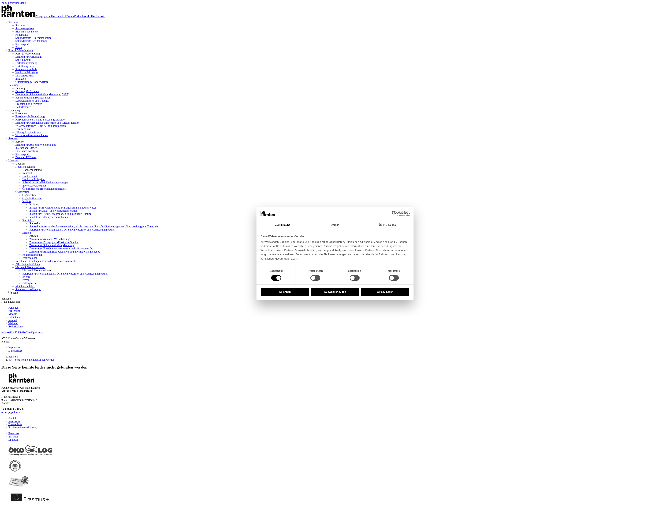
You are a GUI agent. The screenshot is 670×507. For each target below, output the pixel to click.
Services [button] (20, 141)
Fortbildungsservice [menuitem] (26, 66)
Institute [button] (33, 204)
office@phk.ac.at (33, 332)
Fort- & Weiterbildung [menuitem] (20, 50)
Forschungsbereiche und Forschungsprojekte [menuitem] (40, 119)
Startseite (13, 356)
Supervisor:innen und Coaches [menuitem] (32, 100)
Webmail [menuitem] (13, 323)
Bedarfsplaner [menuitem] (23, 106)
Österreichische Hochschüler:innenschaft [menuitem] (44, 188)
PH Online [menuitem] (14, 310)
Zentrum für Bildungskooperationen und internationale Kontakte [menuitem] (64, 251)
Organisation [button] (29, 195)
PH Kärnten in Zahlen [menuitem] (27, 264)
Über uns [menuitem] (13, 160)
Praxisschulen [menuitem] (30, 257)
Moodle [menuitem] (12, 313)
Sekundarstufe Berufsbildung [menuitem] (31, 40)
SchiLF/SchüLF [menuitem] (24, 59)
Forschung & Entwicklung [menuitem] (30, 116)
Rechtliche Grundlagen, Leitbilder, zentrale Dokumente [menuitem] (45, 261)
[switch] (315, 278)
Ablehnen (285, 291)
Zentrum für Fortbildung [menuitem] (28, 56)
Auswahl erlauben (335, 291)
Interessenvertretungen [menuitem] (34, 185)
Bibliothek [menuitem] (14, 317)
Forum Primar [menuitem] (23, 128)
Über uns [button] (20, 163)
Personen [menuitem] (13, 307)
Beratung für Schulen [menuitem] (27, 91)
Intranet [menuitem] (12, 320)
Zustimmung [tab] (283, 224)
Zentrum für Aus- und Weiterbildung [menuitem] (35, 144)
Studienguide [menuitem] (22, 44)
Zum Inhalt (7, 2)
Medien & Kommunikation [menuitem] (30, 267)
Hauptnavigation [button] (10, 301)
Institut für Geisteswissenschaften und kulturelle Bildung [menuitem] (60, 213)
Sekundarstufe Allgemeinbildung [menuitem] (33, 37)
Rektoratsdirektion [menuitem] (32, 254)
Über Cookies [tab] (387, 224)
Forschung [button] (21, 113)
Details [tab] (335, 224)
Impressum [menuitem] (14, 347)
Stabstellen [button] (35, 223)
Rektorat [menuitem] (27, 173)
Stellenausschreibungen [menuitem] (28, 289)
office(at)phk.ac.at (11, 412)
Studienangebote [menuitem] (24, 28)
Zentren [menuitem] (26, 232)
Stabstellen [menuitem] (28, 220)
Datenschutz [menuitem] (15, 350)
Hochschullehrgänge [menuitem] (26, 72)
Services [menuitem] (13, 138)
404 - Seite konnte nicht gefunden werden (31, 359)
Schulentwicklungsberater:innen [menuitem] (33, 97)
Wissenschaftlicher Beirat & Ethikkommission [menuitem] (40, 125)
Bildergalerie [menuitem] (29, 283)
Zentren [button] (33, 235)
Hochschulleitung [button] (32, 169)
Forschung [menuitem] (14, 110)
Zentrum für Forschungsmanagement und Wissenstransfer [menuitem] (47, 122)
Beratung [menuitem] (13, 84)
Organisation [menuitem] (22, 191)
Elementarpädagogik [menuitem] (26, 31)
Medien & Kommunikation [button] (37, 270)
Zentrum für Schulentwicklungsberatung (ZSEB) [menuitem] (42, 94)
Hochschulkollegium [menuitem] (33, 179)
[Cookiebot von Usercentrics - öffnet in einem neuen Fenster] (394, 213)
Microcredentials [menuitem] (24, 75)
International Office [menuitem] (26, 147)
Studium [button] (20, 25)
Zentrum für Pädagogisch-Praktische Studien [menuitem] (54, 242)
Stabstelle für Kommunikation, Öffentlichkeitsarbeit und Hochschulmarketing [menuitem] (71, 229)
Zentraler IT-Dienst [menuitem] (25, 157)
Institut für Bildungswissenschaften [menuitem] (48, 217)
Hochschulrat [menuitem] (29, 176)
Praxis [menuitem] (18, 47)
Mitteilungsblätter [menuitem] (25, 286)
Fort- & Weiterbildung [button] (27, 53)
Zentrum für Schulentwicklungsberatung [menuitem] (51, 245)
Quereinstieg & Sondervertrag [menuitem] (31, 81)
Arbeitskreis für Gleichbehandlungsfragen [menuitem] (45, 182)
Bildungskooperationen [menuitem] (28, 132)
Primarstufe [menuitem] (21, 34)
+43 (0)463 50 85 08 (12, 332)
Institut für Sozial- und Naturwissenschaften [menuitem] (53, 210)
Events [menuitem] (26, 276)
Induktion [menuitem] (20, 78)
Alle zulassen (385, 291)
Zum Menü (20, 2)
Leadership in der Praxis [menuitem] (28, 103)
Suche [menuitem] (14, 292)
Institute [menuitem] (26, 201)
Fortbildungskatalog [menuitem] (26, 62)
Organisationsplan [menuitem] (32, 198)
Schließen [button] (6, 298)
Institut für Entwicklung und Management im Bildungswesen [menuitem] (62, 207)
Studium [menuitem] (13, 22)
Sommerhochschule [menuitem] (26, 69)
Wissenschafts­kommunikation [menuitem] (31, 135)
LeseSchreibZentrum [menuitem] (26, 150)
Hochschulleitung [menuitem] (25, 166)
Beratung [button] (20, 88)
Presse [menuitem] (25, 279)
